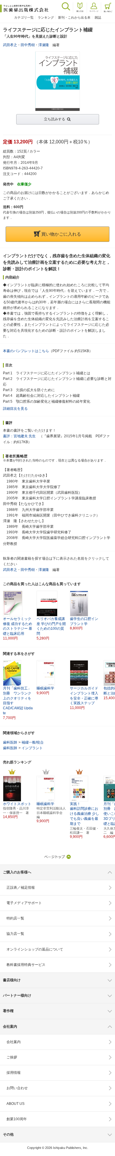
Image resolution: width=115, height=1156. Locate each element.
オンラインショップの (34, 949)
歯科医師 (10, 742)
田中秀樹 (28, 45)
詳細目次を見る (15, 409)
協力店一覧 (15, 934)
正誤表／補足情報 (20, 887)
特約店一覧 (15, 918)
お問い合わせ (17, 1088)
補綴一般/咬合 (33, 742)
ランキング (46, 17)
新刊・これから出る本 (74, 17)
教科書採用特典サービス (25, 965)
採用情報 (13, 1073)
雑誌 (98, 17)
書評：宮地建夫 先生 (19, 436)
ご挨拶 (11, 1057)
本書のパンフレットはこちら (26, 351)
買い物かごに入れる (61, 234)
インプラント (32, 748)
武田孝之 (10, 45)
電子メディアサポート (24, 903)
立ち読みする (54, 119)
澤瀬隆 (43, 45)
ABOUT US (15, 1104)
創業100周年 (16, 1119)
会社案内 (13, 1042)
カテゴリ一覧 (24, 17)
